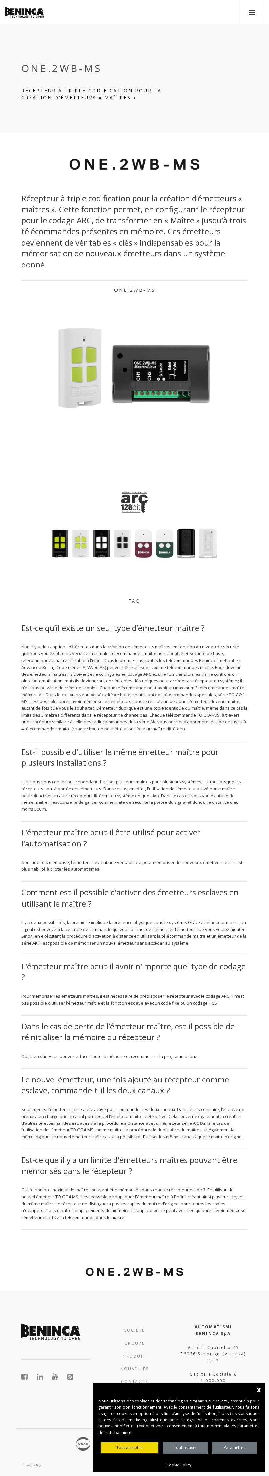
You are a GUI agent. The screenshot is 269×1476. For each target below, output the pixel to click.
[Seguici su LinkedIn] (43, 1376)
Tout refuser (185, 1447)
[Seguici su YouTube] (59, 1376)
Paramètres (234, 1447)
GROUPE (134, 1343)
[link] (24, 12)
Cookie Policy (178, 1465)
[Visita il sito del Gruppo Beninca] (70, 1376)
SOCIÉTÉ (134, 1330)
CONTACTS (134, 1381)
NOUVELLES (134, 1369)
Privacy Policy (31, 1465)
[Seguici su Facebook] (28, 1376)
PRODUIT (134, 1356)
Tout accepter (129, 1447)
